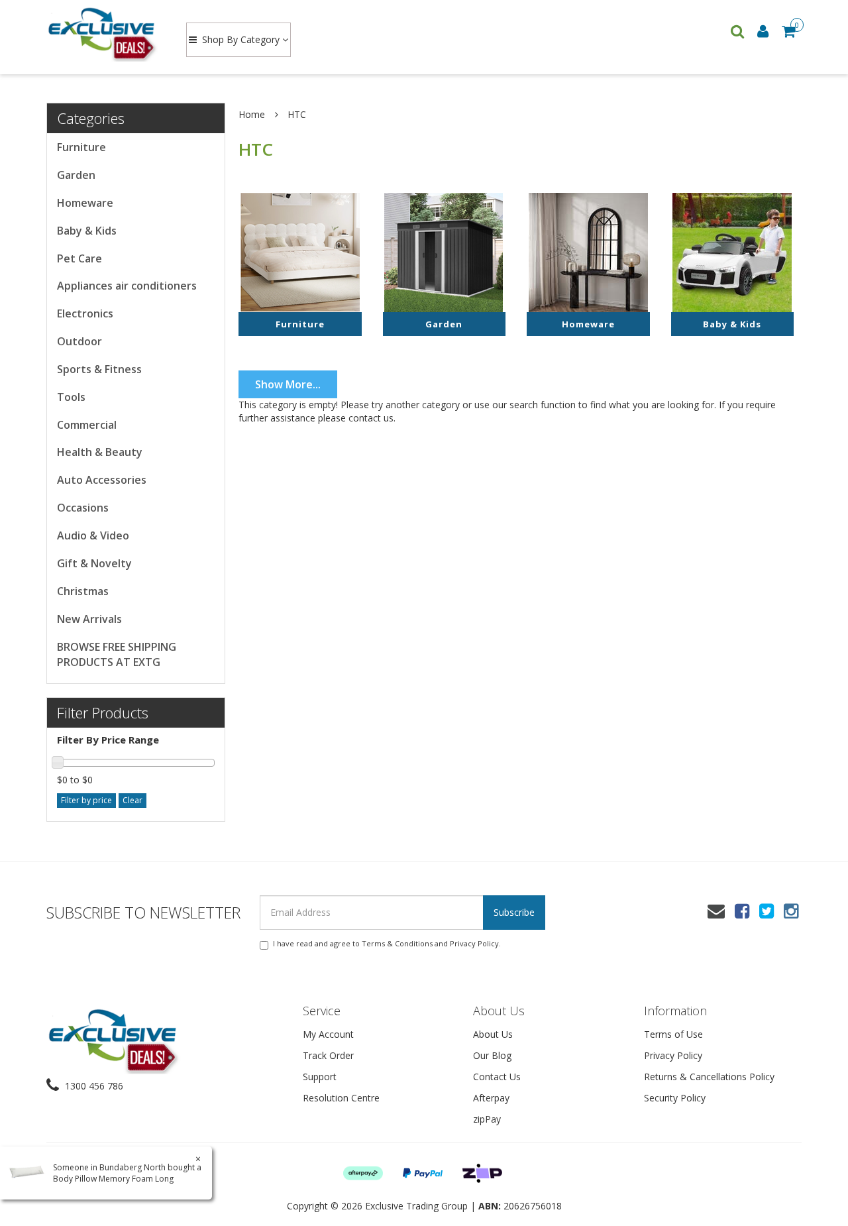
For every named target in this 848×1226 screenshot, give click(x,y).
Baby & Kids (87, 230)
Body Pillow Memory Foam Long (113, 1178)
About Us (493, 1034)
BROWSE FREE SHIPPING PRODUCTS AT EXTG (116, 654)
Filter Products (102, 712)
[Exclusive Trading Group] (103, 33)
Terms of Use (673, 1034)
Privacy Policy (474, 943)
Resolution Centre (341, 1097)
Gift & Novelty (94, 563)
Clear (132, 800)
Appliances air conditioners (127, 285)
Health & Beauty (99, 452)
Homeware (85, 202)
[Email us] (716, 910)
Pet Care (79, 258)
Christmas (83, 591)
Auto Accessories (101, 480)
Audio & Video (93, 535)
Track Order (328, 1055)
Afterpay (491, 1097)
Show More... (288, 384)
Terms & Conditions (397, 943)
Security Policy (675, 1097)
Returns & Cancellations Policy (709, 1076)
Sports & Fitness (99, 369)
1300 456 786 (92, 1086)
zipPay (487, 1119)
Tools (71, 397)
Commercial (87, 425)
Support (320, 1076)
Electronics (85, 313)
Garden (76, 175)
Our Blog (492, 1055)
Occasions (83, 507)
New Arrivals (89, 619)
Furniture (81, 147)
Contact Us (497, 1076)
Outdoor (79, 341)
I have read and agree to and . (387, 943)
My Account (328, 1034)
